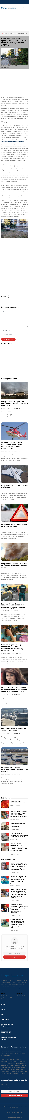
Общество (17, 65)
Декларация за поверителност (14, 1114)
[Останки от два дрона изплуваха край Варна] (14, 474)
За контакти (5, 1019)
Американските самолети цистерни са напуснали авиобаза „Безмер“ (14, 769)
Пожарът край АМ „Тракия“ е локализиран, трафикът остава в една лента (14, 403)
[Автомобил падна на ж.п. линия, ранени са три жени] (14, 513)
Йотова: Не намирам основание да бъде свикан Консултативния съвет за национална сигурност (14, 689)
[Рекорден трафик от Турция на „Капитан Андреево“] (14, 717)
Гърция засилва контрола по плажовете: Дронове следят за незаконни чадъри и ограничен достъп (18, 880)
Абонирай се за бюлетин (14, 1095)
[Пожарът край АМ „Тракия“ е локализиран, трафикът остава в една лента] (14, 390)
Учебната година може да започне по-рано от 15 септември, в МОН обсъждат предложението (12, 647)
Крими (16, 610)
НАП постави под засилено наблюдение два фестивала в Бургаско (19, 835)
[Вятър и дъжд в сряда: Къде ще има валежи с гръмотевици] (5, 826)
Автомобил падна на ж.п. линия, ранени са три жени (14, 525)
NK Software (16, 1107)
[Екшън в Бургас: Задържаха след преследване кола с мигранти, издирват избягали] (14, 592)
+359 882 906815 (20, 996)
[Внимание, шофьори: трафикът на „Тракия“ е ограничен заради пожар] (14, 552)
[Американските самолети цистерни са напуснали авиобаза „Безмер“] (14, 756)
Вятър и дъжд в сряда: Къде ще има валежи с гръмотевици (17, 825)
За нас (3, 1009)
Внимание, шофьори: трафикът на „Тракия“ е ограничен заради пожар (14, 565)
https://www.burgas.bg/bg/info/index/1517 (13, 141)
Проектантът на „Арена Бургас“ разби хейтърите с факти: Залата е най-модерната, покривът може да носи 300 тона (18, 866)
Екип (2, 1014)
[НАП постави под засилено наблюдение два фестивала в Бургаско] (5, 837)
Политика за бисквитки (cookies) (14, 1117)
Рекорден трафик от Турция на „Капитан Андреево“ (13, 729)
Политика (17, 490)
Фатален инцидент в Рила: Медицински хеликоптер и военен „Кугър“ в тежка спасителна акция (12, 445)
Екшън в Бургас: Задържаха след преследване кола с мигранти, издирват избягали (13, 606)
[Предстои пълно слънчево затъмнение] (5, 804)
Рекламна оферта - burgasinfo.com (14, 1112)
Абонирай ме (14, 957)
